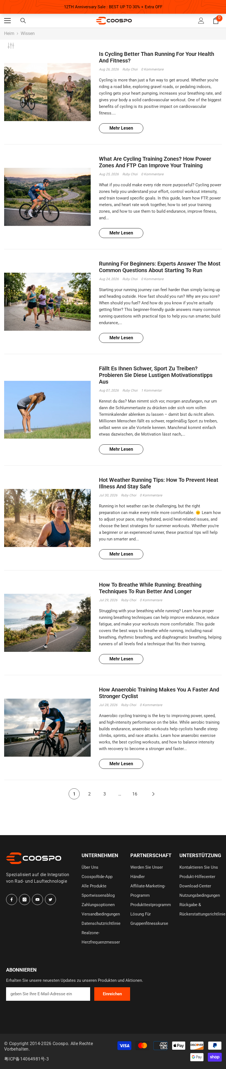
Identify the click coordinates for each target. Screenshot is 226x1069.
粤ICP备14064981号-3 (26, 1059)
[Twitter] (50, 899)
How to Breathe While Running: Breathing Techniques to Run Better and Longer (150, 588)
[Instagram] (24, 899)
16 (134, 794)
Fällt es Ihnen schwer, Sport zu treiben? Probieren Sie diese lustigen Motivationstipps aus (155, 375)
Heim (9, 33)
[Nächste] (153, 794)
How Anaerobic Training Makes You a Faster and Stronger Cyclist (159, 692)
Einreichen (112, 993)
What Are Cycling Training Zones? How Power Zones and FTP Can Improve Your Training (155, 162)
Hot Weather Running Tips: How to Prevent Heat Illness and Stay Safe (158, 483)
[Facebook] (11, 899)
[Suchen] (23, 21)
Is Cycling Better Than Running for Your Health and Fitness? (156, 57)
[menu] (7, 20)
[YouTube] (37, 899)
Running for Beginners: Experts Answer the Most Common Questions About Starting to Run (159, 267)
